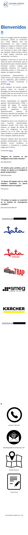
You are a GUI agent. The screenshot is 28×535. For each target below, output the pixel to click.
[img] (14, 4)
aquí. (8, 84)
